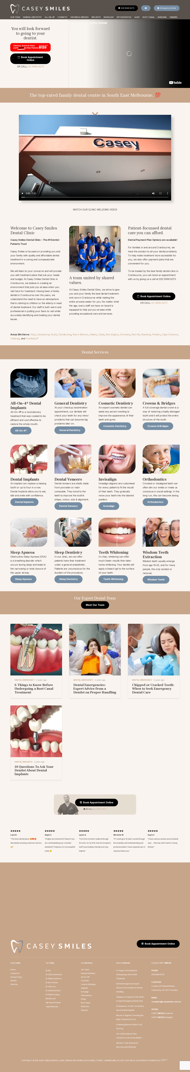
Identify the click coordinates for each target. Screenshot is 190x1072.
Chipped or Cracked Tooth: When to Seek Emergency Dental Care (153, 688)
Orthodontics (86, 995)
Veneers (84, 1010)
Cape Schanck (170, 334)
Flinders (156, 334)
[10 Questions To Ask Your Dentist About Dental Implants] (36, 707)
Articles (13, 980)
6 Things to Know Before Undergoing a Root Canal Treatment (34, 688)
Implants (84, 988)
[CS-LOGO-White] (40, 9)
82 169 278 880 (76, 1060)
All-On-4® (85, 977)
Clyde (101, 334)
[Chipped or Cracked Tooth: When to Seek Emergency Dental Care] (154, 625)
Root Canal (85, 1003)
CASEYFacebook (162, 1013)
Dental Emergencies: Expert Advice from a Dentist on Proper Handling (94, 688)
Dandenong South (47, 334)
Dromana (125, 334)
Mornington (112, 334)
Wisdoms (85, 1006)
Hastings (15, 338)
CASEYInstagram (162, 1017)
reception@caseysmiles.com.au (166, 1002)
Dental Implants (24, 762)
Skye (33, 334)
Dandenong (65, 334)
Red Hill (135, 334)
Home (13, 969)
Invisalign (85, 992)
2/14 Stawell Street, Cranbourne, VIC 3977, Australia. (110, 1060)
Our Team (85, 969)
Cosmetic (85, 980)
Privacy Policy (16, 977)
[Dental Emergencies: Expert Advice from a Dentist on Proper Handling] (95, 625)
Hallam (93, 334)
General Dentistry (88, 973)
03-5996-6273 (36, 66)
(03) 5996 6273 (157, 974)
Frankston (31, 338)
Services (14, 984)
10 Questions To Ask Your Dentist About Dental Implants (34, 770)
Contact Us (15, 973)
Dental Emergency (25, 680)
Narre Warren (80, 334)
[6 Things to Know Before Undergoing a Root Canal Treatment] (36, 625)
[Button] (145, 8)
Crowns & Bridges (88, 984)
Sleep (83, 999)
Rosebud (146, 334)
